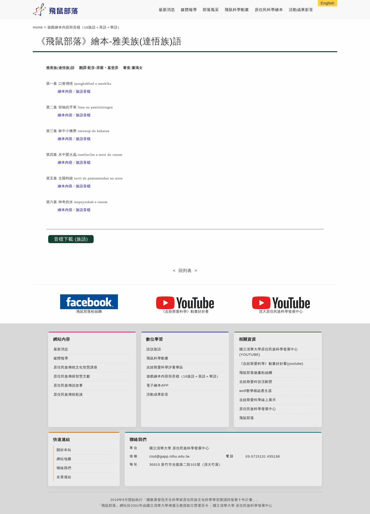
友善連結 (64, 477)
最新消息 (167, 10)
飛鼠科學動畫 (237, 10)
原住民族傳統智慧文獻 (72, 376)
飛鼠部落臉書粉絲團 (255, 373)
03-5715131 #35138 (263, 456)
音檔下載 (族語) (71, 239)
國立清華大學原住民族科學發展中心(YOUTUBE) (268, 352)
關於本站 (64, 450)
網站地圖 (64, 459)
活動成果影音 (301, 10)
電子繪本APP (157, 385)
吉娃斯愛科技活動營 (255, 382)
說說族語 (153, 349)
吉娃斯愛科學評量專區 (164, 367)
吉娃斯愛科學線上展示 (257, 400)
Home (38, 27)
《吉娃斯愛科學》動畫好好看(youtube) (271, 364)
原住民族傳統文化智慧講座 (76, 367)
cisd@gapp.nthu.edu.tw (169, 456)
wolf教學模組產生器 (255, 391)
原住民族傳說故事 (68, 385)
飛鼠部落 (246, 418)
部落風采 (211, 10)
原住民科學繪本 (269, 10)
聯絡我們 (64, 468)
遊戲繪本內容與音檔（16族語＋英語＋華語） (84, 27)
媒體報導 (189, 10)
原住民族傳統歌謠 (68, 394)
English (327, 3)
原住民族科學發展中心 (257, 409)
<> (185, 270)
